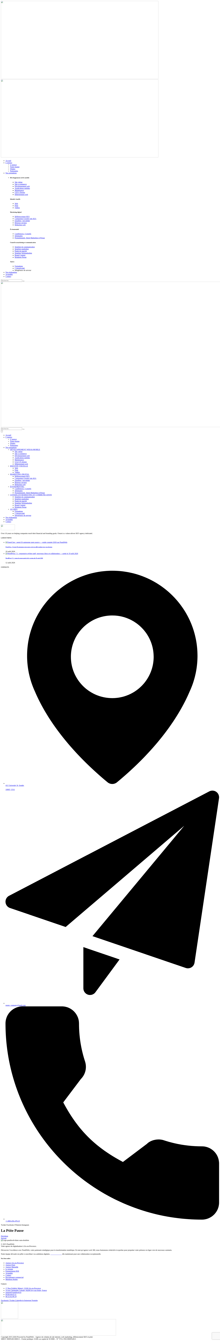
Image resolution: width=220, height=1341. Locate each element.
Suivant (3, 1238)
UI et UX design (21, 462)
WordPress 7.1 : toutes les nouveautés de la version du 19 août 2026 (24, 558)
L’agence (13, 165)
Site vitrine (18, 452)
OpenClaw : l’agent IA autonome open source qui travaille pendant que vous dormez (29, 547)
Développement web (22, 456)
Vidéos (17, 472)
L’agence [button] (9, 163)
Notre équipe (14, 167)
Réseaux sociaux (21, 482)
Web (16, 468)
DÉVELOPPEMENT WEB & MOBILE (25, 450)
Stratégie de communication (25, 497)
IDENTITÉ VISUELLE (19, 466)
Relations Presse (20, 507)
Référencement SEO (22, 476)
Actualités (9, 274)
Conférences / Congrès (23, 489)
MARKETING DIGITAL (19, 474)
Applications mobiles (22, 458)
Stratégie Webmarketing (23, 503)
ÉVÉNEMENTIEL (17, 487)
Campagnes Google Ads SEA (25, 478)
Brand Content (20, 505)
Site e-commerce (21, 454)
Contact (8, 276)
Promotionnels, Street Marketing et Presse (30, 493)
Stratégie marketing (22, 499)
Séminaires (19, 491)
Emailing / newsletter (22, 480)
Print (16, 470)
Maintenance (19, 460)
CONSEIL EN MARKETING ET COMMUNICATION (31, 495)
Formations (19, 511)
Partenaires (14, 171)
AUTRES (13, 509)
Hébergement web (21, 464)
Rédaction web (20, 485)
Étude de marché (21, 501)
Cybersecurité (20, 513)
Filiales (12, 169)
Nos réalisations (11, 272)
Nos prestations (11, 173)
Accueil (8, 161)
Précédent (4, 1236)
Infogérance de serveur (23, 515)
